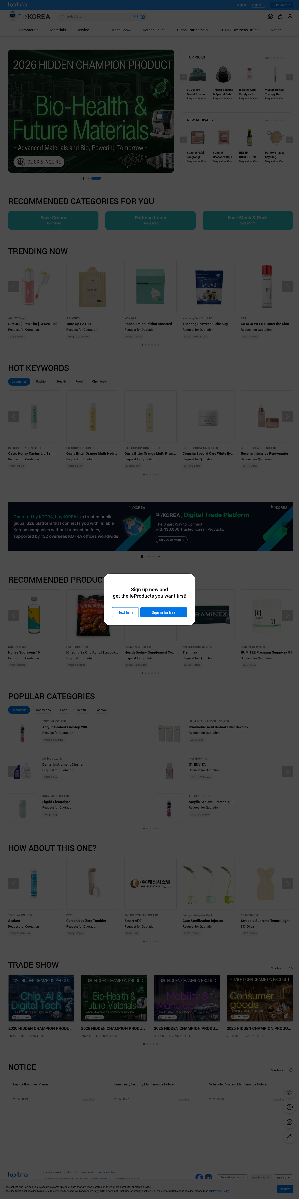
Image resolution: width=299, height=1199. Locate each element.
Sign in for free (164, 612)
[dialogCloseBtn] (188, 582)
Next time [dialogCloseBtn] (125, 612)
